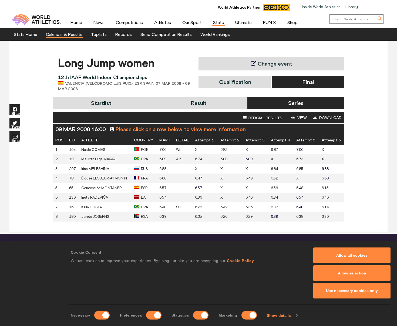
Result (199, 103)
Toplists (99, 34)
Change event (274, 63)
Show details (279, 315)
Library (351, 6)
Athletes (162, 22)
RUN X (269, 22)
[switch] (154, 315)
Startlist (101, 103)
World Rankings (215, 34)
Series (296, 103)
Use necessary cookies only (352, 290)
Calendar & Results (64, 34)
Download (330, 117)
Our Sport (192, 22)
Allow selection (352, 273)
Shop (292, 22)
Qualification (235, 82)
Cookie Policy (240, 261)
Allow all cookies (352, 255)
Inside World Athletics (321, 6)
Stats (218, 22)
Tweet (15, 126)
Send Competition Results (166, 34)
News (99, 22)
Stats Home (25, 34)
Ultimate (243, 22)
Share (15, 113)
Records (123, 34)
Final (308, 82)
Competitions (129, 22)
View (301, 117)
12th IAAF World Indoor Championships (102, 77)
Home (76, 22)
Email (15, 140)
